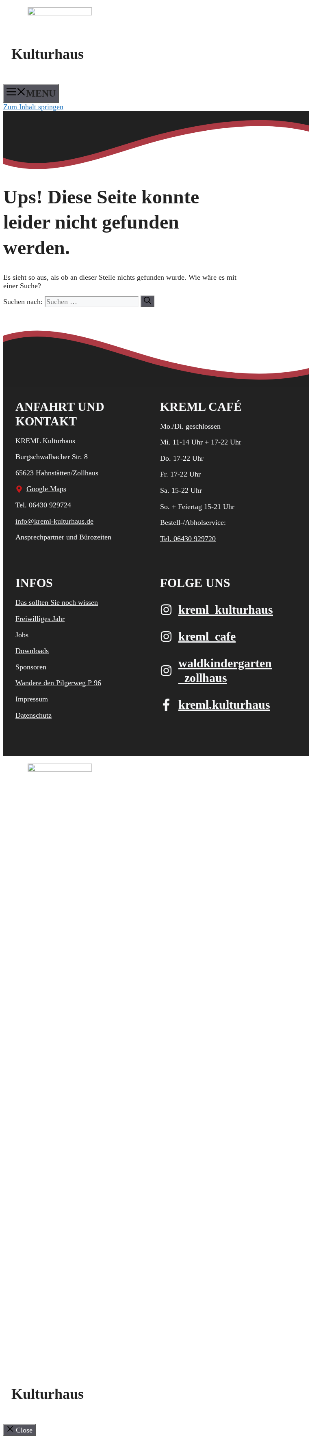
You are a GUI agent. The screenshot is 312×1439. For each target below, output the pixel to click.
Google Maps (46, 489)
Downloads (32, 651)
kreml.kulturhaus (224, 704)
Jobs (21, 635)
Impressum (31, 699)
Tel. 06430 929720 (188, 539)
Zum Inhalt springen (33, 107)
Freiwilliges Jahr (40, 619)
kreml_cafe (207, 636)
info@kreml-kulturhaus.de (54, 521)
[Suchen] (147, 301)
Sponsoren (30, 667)
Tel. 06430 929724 (43, 505)
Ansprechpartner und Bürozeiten (63, 537)
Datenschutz (33, 715)
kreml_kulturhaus (225, 609)
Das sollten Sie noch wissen (56, 602)
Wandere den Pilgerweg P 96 (58, 683)
